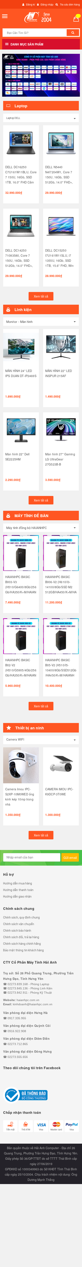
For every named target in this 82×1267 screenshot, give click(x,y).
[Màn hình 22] (21, 430)
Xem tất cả (41, 296)
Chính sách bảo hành (17, 930)
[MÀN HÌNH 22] (61, 347)
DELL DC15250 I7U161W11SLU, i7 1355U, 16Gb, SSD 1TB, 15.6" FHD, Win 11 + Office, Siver (59, 260)
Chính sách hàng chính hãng (22, 943)
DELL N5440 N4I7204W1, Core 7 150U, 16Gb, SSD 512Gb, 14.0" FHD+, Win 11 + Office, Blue (59, 177)
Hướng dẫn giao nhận (17, 896)
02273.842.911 (18, 992)
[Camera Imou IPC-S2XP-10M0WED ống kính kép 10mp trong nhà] (21, 765)
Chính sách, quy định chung (21, 917)
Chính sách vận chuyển (18, 924)
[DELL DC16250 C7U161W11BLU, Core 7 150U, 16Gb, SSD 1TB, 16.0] (21, 143)
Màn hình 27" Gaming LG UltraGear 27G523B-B (60, 459)
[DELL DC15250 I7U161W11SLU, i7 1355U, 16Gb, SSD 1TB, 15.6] (61, 227)
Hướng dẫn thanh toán (18, 890)
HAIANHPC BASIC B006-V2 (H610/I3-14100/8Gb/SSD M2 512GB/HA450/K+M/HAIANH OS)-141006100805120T (61, 592)
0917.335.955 (17, 1018)
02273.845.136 (18, 988)
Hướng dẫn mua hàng (17, 883)
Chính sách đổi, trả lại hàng (21, 937)
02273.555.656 (18, 1057)
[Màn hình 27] (61, 430)
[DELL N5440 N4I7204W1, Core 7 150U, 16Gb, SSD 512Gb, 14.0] (61, 143)
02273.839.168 (18, 984)
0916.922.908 (17, 1031)
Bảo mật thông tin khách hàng (23, 950)
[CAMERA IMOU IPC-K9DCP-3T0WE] (61, 765)
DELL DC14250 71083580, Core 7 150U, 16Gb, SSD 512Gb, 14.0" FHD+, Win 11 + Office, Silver (20, 260)
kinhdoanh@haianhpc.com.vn (32, 1004)
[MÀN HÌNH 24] (21, 347)
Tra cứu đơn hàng (70, 4)
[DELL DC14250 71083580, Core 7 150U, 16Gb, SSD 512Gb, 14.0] (21, 227)
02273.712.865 (18, 1044)
